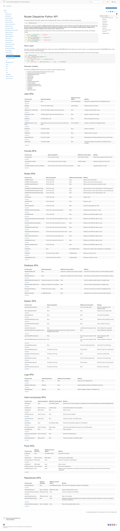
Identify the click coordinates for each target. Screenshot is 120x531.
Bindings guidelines (9, 62)
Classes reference (9, 78)
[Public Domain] (4, 524)
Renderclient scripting (11, 58)
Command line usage (9, 28)
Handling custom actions (10, 44)
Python (7, 64)
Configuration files (8, 42)
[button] (108, 1)
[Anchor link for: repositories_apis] (42, 478)
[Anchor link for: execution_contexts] (39, 66)
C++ (7, 60)
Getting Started (8, 16)
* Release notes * (8, 14)
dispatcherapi (8, 5)
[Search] (103, 2)
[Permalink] (114, 11)
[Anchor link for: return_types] (34, 46)
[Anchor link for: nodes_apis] (36, 173)
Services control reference (10, 24)
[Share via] (106, 11)
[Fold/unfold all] (117, 15)
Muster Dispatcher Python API (107, 17)
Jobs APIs (104, 19)
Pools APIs (104, 31)
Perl (6, 70)
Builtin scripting (9, 52)
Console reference (8, 20)
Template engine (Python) (10, 48)
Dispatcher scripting (10, 56)
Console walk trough (9, 18)
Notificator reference (9, 26)
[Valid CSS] (114, 524)
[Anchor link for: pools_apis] (35, 446)
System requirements (9, 40)
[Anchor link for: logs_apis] (35, 374)
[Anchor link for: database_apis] (39, 265)
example (26, 103)
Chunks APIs (104, 21)
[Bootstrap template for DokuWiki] (108, 524)
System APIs (104, 26)
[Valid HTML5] (112, 524)
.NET (7, 66)
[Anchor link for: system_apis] (37, 301)
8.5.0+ (6, 12)
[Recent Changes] (108, 11)
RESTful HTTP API (9, 76)
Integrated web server (9, 32)
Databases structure (9, 46)
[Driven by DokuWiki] (116, 524)
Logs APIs (104, 28)
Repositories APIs (105, 33)
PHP (7, 68)
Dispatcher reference (9, 22)
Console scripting (10, 54)
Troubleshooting (8, 38)
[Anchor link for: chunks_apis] (37, 151)
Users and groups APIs (106, 29)
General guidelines (8, 34)
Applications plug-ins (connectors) (11, 30)
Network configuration (9, 36)
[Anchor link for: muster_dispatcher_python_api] (59, 16)
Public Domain (5, 527)
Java (7, 72)
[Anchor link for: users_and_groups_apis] (47, 397)
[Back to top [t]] (117, 17)
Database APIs (105, 24)
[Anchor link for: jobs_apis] (35, 94)
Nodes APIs (104, 22)
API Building (8, 74)
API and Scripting (8, 50)
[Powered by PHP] (110, 524)
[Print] (112, 11)
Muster (5, 10)
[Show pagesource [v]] (117, 14)
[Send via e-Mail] (110, 11)
